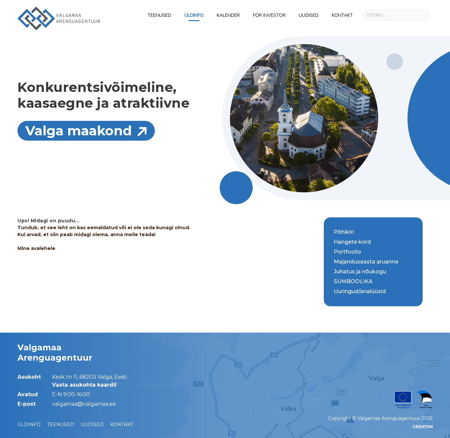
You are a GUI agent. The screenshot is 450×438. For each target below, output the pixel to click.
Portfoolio (347, 252)
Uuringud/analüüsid (360, 291)
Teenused (159, 15)
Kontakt (342, 15)
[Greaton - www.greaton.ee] (423, 426)
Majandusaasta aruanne (366, 262)
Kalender (228, 15)
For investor (269, 15)
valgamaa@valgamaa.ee (84, 404)
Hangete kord (352, 242)
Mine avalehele (36, 248)
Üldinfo (194, 15)
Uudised (309, 15)
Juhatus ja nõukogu (360, 271)
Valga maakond (78, 131)
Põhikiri (344, 232)
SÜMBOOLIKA (353, 281)
